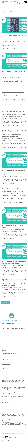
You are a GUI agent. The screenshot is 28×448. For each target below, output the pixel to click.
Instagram (4, 366)
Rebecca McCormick (19, 287)
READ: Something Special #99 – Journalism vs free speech (13, 171)
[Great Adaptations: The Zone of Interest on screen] (13, 89)
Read (14, 48)
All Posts (4, 341)
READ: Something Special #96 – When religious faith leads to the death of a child (14, 262)
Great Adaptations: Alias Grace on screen (12, 191)
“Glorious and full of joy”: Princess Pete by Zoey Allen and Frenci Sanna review (14, 284)
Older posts (5, 302)
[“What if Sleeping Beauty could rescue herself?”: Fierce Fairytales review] (14, 24)
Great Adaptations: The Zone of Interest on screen (13, 92)
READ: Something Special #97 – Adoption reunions (12, 226)
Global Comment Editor (20, 75)
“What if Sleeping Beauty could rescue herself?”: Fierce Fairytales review (14, 36)
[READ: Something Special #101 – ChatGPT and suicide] (14, 60)
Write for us (4, 345)
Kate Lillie (18, 95)
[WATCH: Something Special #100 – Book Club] (13, 111)
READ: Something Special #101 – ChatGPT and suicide (13, 72)
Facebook (4, 362)
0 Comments (12, 39)
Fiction (11, 48)
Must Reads (9, 84)
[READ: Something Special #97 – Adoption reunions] (14, 215)
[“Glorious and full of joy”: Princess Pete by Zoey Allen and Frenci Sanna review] (14, 280)
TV (19, 202)
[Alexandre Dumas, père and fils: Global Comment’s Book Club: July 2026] (14, 131)
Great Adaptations (21, 105)
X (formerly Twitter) (6, 364)
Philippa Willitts (19, 39)
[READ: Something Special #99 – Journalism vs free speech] (14, 160)
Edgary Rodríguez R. (19, 138)
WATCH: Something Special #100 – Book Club (13, 114)
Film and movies (13, 105)
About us (4, 343)
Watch (3, 106)
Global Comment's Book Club (16, 147)
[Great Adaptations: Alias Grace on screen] (11, 188)
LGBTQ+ (11, 296)
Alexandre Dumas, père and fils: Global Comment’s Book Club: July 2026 (12, 135)
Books (7, 48)
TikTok (3, 368)
